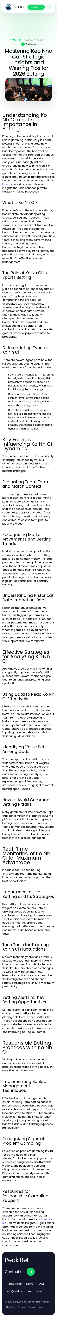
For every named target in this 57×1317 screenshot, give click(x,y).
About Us (10, 1307)
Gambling (15, 40)
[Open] (49, 7)
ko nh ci (7, 184)
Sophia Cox (31, 44)
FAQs (41, 1284)
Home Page (14, 1284)
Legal (40, 1307)
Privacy (21, 1307)
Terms (31, 1307)
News (29, 1284)
